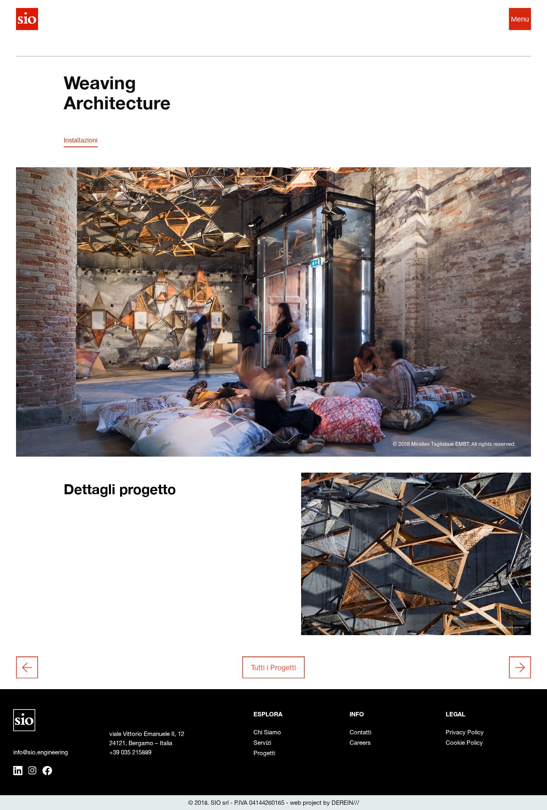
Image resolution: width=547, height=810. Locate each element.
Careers (360, 742)
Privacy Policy (465, 732)
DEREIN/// (345, 802)
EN (489, 19)
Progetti (264, 753)
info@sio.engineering (40, 752)
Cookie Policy (464, 742)
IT (475, 19)
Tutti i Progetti (273, 668)
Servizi (262, 742)
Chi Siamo (267, 732)
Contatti (360, 732)
